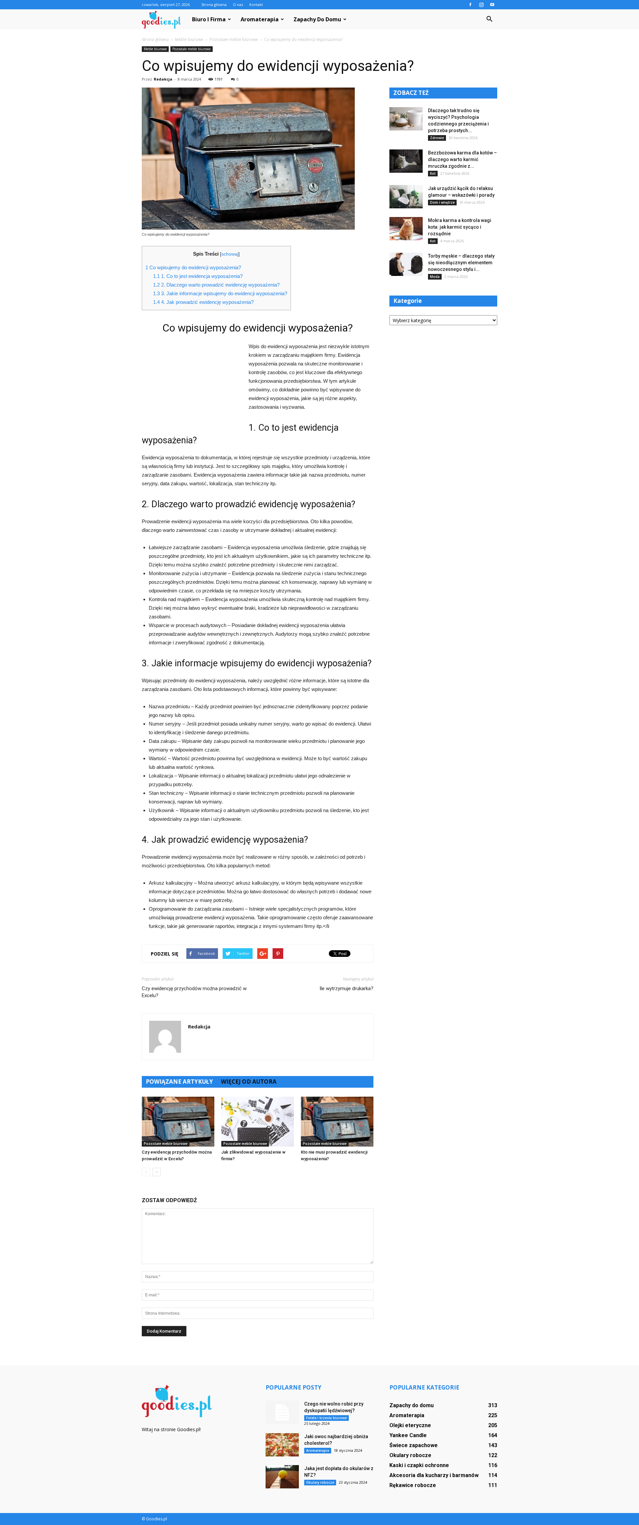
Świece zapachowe (413, 1445)
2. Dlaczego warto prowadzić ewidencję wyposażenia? (216, 285)
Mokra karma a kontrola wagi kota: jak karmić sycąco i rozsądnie (459, 227)
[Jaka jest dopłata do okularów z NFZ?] (282, 1476)
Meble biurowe (155, 49)
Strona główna (214, 4)
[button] (489, 19)
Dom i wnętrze (442, 202)
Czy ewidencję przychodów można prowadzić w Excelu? (194, 991)
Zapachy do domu (317, 19)
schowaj (229, 254)
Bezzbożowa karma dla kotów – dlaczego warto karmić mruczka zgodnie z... (462, 159)
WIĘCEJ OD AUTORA (249, 1081)
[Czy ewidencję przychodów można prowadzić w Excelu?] (178, 1122)
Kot (433, 173)
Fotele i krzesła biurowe (326, 1418)
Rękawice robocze (412, 1485)
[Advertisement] (192, 386)
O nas (238, 4)
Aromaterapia (260, 19)
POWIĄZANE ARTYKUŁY (179, 1081)
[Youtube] (492, 4)
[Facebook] (470, 4)
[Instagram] (481, 4)
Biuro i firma (209, 19)
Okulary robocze (320, 1482)
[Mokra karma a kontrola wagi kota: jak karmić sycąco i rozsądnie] (406, 228)
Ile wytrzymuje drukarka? (346, 988)
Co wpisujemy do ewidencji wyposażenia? (193, 267)
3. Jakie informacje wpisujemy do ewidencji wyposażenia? (220, 293)
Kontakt (256, 4)
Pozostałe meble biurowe (191, 49)
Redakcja (163, 79)
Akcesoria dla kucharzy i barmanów (434, 1475)
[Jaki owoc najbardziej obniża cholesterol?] (282, 1444)
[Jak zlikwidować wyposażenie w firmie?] (257, 1122)
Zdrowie (437, 137)
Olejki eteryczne (410, 1425)
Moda (435, 276)
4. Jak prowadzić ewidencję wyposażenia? (203, 302)
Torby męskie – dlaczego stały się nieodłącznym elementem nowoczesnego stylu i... (461, 262)
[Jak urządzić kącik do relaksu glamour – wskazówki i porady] (406, 196)
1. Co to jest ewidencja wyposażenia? (198, 276)
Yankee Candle (408, 1435)
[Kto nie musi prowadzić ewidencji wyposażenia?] (337, 1122)
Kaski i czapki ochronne (419, 1465)
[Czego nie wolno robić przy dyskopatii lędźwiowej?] (282, 1412)
